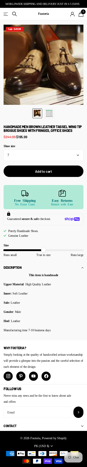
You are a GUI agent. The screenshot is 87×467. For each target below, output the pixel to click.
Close (43, 426)
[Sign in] (72, 14)
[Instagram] (8, 376)
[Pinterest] (20, 376)
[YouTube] (33, 376)
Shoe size (9, 146)
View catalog (6, 14)
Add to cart (43, 171)
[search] (14, 14)
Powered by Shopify (54, 438)
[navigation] (37, 113)
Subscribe (78, 412)
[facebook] (46, 376)
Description (12, 267)
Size (6, 245)
